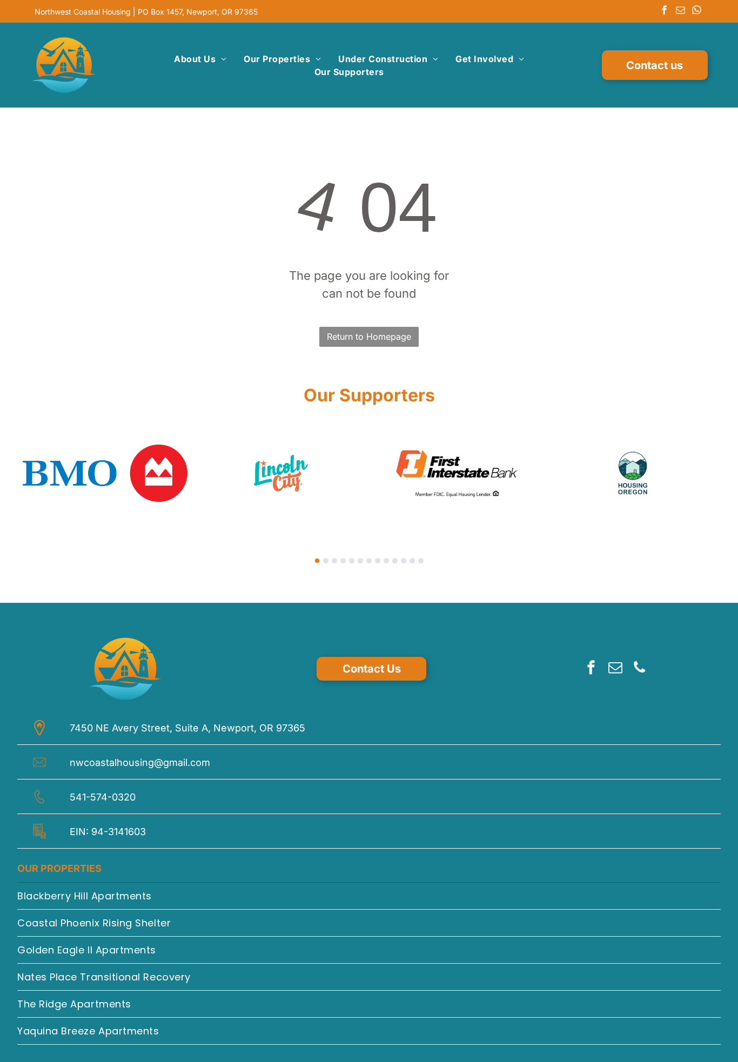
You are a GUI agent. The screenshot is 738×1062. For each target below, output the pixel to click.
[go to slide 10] (395, 561)
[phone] (639, 669)
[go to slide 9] (386, 561)
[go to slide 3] (334, 561)
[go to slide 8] (377, 561)
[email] (680, 11)
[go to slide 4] (343, 561)
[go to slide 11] (403, 561)
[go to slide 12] (412, 561)
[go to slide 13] (421, 561)
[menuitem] (200, 58)
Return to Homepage (369, 336)
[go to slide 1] (317, 561)
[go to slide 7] (369, 561)
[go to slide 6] (360, 561)
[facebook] (664, 11)
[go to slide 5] (352, 561)
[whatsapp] (696, 11)
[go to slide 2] (326, 561)
